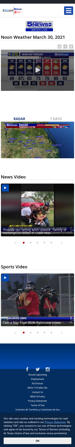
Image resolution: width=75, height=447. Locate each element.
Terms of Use (38, 405)
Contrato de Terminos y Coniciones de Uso (37, 409)
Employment (37, 379)
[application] (37, 70)
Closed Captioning (37, 374)
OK (38, 440)
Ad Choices (37, 383)
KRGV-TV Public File (37, 387)
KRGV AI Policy (37, 396)
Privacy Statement (37, 400)
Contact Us (37, 392)
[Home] (24, 10)
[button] (37, 70)
